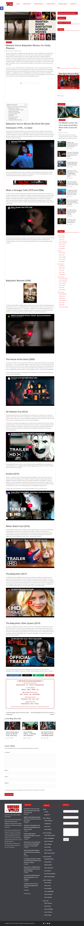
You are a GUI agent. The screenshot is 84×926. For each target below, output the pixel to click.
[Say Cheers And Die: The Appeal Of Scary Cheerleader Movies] (48, 722)
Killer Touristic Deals (49, 876)
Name (6, 770)
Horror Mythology (62, 242)
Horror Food (61, 255)
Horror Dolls (61, 287)
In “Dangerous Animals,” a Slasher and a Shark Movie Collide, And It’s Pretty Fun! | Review (72, 192)
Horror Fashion (62, 289)
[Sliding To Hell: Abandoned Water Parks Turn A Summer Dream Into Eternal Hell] (62, 145)
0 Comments (19, 50)
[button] (1, 8)
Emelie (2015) (11, 115)
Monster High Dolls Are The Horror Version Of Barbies (42, 713)
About (18, 3)
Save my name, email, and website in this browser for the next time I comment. (25, 790)
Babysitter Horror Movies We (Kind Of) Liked (17, 106)
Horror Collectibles (63, 281)
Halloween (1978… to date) (14, 108)
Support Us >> (61, 18)
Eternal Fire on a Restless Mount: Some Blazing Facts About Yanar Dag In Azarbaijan (72, 202)
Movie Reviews (62, 274)
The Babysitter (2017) (13, 118)
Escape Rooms (62, 296)
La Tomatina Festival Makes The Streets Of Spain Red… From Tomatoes (72, 212)
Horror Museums (62, 300)
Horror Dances (62, 252)
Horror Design (62, 285)
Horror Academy (62, 3)
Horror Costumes (62, 283)
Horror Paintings (62, 257)
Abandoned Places (63, 294)
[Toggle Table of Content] (25, 105)
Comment (7, 752)
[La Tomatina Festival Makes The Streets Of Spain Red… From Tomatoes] (62, 213)
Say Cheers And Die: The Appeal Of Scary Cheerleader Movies (47, 733)
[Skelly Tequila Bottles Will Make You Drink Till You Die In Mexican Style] (62, 184)
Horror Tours (61, 302)
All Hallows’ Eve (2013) (13, 114)
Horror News (61, 272)
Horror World (15, 923)
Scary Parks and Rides (63, 307)
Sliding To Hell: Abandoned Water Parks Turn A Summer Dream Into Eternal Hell (72, 144)
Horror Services (62, 244)
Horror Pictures (62, 259)
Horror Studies (62, 246)
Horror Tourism (51, 3)
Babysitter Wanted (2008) (13, 111)
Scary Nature (61, 304)
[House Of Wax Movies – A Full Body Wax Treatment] (30, 722)
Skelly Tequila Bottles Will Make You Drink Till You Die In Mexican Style (72, 183)
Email (6, 776)
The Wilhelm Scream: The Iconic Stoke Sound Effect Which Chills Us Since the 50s (68, 126)
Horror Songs (62, 261)
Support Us (47, 814)
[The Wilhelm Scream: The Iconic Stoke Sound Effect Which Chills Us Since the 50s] (68, 112)
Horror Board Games (63, 278)
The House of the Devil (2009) (14, 112)
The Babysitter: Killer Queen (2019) (15, 119)
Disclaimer (26, 890)
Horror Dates (62, 237)
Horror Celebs (62, 268)
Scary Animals (62, 248)
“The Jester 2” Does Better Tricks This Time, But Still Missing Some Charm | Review (72, 154)
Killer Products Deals (49, 853)
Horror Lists (8, 42)
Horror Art (73, 3)
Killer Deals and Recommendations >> (67, 13)
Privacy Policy (27, 893)
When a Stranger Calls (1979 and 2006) (16, 109)
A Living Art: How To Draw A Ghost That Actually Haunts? (71, 221)
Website (7, 783)
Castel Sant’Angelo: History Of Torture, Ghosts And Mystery (17, 713)
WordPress (32, 923)
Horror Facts (61, 239)
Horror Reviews (48, 820)
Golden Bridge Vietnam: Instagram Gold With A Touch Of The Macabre (72, 164)
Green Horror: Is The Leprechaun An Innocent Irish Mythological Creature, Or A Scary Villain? (72, 173)
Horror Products (38, 3)
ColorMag (26, 923)
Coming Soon (62, 265)
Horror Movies (27, 3)
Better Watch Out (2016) (13, 117)
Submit (66, 839)
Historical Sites (62, 298)
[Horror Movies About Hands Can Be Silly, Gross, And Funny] (12, 722)
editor (14, 50)
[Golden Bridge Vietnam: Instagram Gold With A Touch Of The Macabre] (62, 164)
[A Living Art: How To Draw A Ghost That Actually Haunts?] (62, 222)
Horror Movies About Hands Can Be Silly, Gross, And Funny (12, 733)
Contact (46, 811)
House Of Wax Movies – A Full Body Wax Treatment (30, 733)
